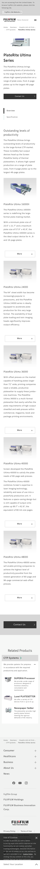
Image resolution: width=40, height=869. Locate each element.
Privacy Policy (9, 831)
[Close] (36, 838)
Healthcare (10, 756)
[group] (20, 189)
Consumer (9, 751)
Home (6, 27)
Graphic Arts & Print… (27, 27)
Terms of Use (26, 831)
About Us (9, 768)
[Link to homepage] (10, 20)
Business (13, 27)
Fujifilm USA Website (12, 12)
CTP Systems (11, 30)
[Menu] (35, 20)
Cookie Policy (28, 854)
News (7, 774)
